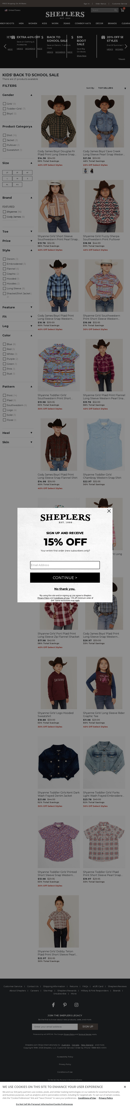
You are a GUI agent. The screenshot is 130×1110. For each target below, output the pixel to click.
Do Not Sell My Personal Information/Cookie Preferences (44, 1104)
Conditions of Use (87, 1098)
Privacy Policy (106, 1098)
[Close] (124, 1086)
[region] (65, 1096)
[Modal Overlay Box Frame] (65, 555)
